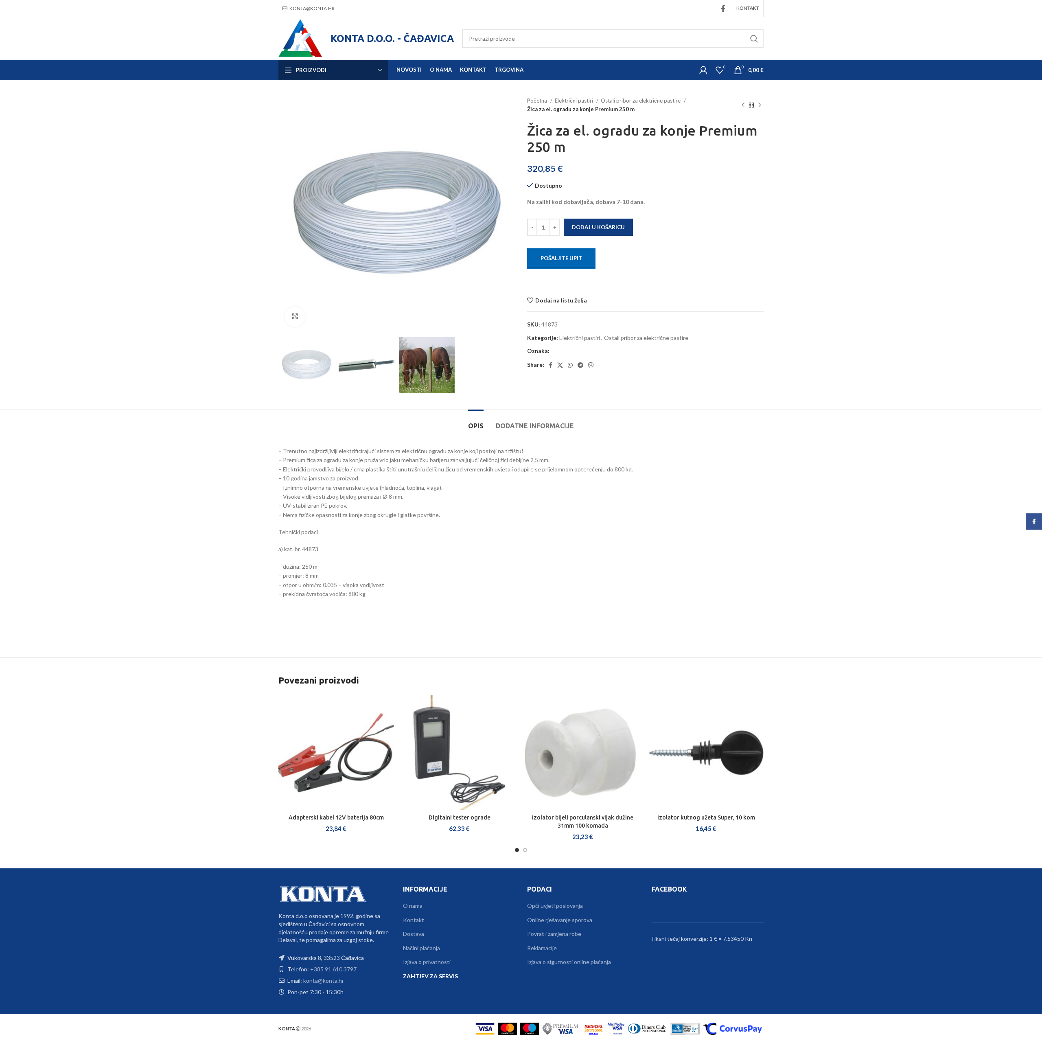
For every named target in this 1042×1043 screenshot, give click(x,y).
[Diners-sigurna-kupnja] (684, 1028)
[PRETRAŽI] (754, 38)
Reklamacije (542, 947)
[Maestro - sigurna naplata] (530, 1028)
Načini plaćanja (421, 947)
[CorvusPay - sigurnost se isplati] (732, 1028)
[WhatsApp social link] (570, 365)
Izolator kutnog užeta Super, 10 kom (706, 817)
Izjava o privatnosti (427, 961)
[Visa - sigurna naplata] (485, 1028)
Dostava (413, 933)
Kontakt (413, 919)
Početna (537, 100)
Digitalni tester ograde (459, 817)
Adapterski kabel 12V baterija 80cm (336, 817)
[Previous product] (743, 105)
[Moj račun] (703, 70)
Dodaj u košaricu (598, 227)
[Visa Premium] (560, 1028)
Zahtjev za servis (430, 976)
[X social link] (560, 365)
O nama (412, 905)
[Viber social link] (591, 365)
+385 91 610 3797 (333, 969)
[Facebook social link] (723, 8)
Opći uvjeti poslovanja (555, 905)
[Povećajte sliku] (295, 317)
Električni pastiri (574, 100)
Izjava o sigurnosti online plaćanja (569, 961)
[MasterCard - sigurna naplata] (507, 1028)
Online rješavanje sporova (559, 919)
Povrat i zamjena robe (554, 933)
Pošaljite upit (561, 258)
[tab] (476, 422)
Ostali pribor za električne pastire (641, 100)
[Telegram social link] (580, 365)
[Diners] (647, 1028)
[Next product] (759, 105)
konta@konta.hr (312, 8)
